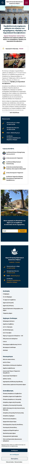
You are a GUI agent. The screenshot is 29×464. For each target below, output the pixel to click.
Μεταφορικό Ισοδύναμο (9, 347)
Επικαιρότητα (12, 36)
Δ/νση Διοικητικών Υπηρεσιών (14, 158)
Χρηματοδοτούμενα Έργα (9, 421)
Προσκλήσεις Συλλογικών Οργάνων (12, 365)
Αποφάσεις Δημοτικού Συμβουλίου (12, 396)
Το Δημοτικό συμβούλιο (9, 299)
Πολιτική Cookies (10, 462)
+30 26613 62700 (11, 124)
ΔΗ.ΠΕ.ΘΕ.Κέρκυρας (8, 330)
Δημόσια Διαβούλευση (9, 368)
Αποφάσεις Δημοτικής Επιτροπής (12, 402)
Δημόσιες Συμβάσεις (8, 324)
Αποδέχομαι (14, 450)
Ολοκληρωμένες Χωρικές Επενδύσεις (13, 424)
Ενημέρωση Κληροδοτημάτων (11, 430)
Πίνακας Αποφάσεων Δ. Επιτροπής (12, 399)
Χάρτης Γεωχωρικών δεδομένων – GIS (13, 335)
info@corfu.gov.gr (15, 132)
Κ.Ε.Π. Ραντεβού (7, 332)
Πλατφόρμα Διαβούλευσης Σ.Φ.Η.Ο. (12, 344)
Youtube (17, 262)
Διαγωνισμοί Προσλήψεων (10, 375)
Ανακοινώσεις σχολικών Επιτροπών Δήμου (14, 384)
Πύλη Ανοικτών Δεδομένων (10, 338)
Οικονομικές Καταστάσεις (10, 427)
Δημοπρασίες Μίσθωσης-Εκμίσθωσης (13, 381)
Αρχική (6, 36)
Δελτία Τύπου (20, 36)
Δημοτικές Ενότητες (8, 305)
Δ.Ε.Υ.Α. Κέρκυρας (7, 327)
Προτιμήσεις (14, 458)
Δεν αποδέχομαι (14, 454)
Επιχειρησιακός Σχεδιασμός (10, 436)
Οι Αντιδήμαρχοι (7, 297)
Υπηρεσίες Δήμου (7, 313)
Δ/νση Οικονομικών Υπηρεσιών (14, 172)
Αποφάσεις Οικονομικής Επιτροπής (12, 405)
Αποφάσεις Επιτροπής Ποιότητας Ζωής (13, 413)
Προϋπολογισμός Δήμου (9, 433)
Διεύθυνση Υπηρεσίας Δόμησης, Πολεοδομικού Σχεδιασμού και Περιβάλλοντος (14, 178)
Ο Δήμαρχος (6, 294)
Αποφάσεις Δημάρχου (8, 415)
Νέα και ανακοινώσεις (9, 359)
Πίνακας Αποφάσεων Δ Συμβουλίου (12, 393)
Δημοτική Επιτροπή (8, 302)
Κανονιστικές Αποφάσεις (9, 418)
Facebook (11, 262)
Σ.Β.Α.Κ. (5, 341)
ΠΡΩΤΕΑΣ (5, 350)
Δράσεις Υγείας (7, 378)
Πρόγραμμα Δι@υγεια (8, 321)
